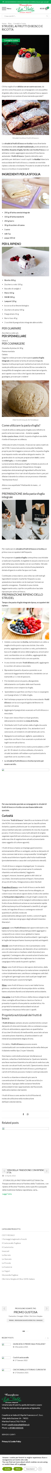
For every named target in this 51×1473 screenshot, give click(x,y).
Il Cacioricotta (7, 1247)
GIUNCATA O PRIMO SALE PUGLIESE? (29, 1344)
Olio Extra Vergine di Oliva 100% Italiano (18, 1279)
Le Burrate (6, 1255)
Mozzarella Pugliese (10, 1275)
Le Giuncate (7, 1259)
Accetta (7, 1469)
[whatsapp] (27, 1114)
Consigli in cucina (19, 24)
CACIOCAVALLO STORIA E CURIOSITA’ (29, 1369)
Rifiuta (18, 1469)
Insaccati (5, 1251)
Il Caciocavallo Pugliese (11, 1243)
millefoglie (8, 460)
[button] (2, 2)
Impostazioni (30, 1469)
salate (23, 460)
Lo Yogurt (6, 1271)
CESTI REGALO (8, 1235)
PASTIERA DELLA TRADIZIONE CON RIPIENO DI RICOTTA (24, 1171)
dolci (37, 457)
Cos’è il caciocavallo (21, 1357)
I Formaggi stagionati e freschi (14, 1239)
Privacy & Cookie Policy (11, 1441)
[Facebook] (24, 1114)
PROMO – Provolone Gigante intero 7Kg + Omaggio (25, 1320)
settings (22, 1464)
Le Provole (6, 1263)
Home (4, 24)
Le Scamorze (7, 1267)
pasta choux (13, 436)
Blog (9, 24)
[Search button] (47, 16)
